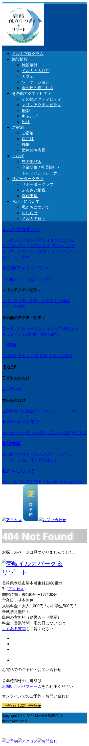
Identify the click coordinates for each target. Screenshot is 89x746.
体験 (16, 257)
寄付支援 (30, 195)
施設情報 (20, 59)
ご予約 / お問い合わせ (21, 705)
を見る (23, 240)
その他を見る (27, 279)
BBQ (26, 110)
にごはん (60, 240)
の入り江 (35, 70)
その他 (31, 93)
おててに (14, 245)
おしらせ (30, 212)
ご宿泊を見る (14, 355)
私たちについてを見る (22, 481)
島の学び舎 (32, 161)
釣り (26, 121)
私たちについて (26, 201)
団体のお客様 (33, 150)
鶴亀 (26, 144)
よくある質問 (14, 628)
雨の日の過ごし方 (37, 87)
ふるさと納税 (33, 190)
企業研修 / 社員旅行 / (41, 170)
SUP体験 (62, 300)
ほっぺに (63, 245)
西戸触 (28, 138)
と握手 (38, 245)
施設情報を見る (16, 454)
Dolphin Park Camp (41, 334)
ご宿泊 (18, 127)
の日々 (33, 218)
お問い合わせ (22, 686)
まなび (18, 156)
